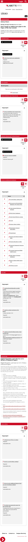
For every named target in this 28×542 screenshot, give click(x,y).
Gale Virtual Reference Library (16, 217)
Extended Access (5, 38)
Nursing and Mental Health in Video (16, 237)
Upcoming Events (5, 19)
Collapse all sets (23, 45)
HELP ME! (3, 272)
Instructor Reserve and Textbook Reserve (10, 136)
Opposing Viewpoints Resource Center (17, 246)
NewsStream (13, 233)
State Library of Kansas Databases (15, 256)
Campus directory (21, 533)
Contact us (12, 533)
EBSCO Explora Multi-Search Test (16, 261)
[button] (6, 42)
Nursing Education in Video (16, 241)
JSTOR (11, 220)
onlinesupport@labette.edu (9, 295)
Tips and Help (4, 356)
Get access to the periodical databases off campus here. (16, 204)
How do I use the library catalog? (11, 461)
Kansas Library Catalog (15, 224)
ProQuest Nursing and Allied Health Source (16, 251)
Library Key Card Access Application (12, 58)
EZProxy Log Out (14, 265)
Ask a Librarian (4, 82)
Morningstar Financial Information (14, 228)
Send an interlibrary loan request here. (12, 111)
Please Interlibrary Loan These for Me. (9, 96)
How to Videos (4, 424)
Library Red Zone (19, 9)
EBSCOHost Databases (15, 213)
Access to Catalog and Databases (8, 180)
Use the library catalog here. (16, 199)
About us (4, 533)
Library (13, 9)
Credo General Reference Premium (15, 209)
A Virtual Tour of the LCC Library (11, 439)
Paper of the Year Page (16, 32)
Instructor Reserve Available (10, 155)
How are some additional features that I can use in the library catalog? (12, 484)
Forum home (15, 92)
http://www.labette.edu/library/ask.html (11, 337)
